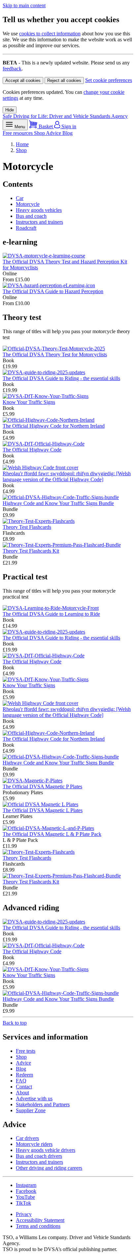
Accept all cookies (23, 80)
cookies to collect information (50, 33)
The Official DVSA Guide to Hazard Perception (53, 291)
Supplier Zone (31, 1110)
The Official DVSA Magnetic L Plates (43, 810)
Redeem (24, 1075)
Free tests (25, 1051)
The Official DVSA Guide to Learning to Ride (51, 614)
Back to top (15, 1023)
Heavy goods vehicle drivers (45, 1150)
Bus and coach (31, 216)
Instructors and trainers (39, 222)
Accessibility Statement (40, 1220)
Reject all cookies (64, 80)
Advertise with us (34, 1098)
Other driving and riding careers (49, 1168)
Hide (9, 109)
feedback (12, 68)
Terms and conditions (38, 1226)
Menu (19, 126)
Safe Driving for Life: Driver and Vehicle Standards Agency (65, 116)
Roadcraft (26, 228)
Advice (54, 133)
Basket (45, 126)
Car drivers (27, 1138)
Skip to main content (24, 5)
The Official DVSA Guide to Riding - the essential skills (61, 378)
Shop (40, 133)
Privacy (24, 1214)
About (22, 1092)
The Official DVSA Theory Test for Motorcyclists (55, 354)
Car (19, 198)
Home (22, 144)
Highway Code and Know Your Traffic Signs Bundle (58, 503)
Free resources (18, 133)
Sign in (68, 126)
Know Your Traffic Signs (29, 402)
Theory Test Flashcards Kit (31, 551)
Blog (67, 133)
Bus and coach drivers (39, 1156)
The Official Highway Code (32, 449)
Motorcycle (28, 204)
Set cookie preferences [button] (108, 80)
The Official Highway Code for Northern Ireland (54, 426)
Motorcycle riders (34, 1144)
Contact (24, 1086)
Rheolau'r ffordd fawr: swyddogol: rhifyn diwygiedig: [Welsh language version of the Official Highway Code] (67, 476)
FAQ (21, 1080)
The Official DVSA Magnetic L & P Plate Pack (52, 834)
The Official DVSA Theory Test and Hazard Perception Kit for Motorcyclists (65, 264)
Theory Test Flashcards (27, 527)
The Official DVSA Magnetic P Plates (42, 786)
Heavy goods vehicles (39, 210)
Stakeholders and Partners (43, 1104)
